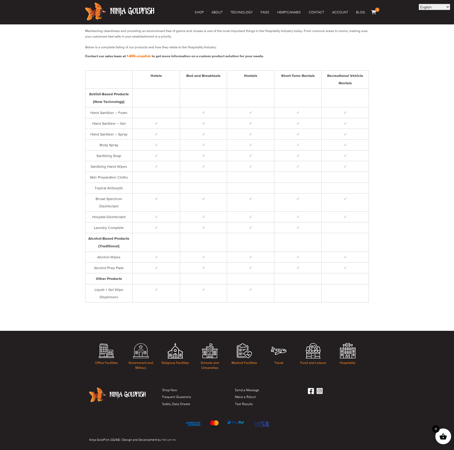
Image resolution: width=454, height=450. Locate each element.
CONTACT (316, 12)
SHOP (199, 12)
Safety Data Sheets (176, 404)
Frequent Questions (176, 397)
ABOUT (217, 12)
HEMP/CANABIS (289, 12)
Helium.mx (169, 440)
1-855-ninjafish (139, 56)
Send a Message (247, 390)
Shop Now (169, 390)
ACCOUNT (340, 12)
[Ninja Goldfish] (120, 12)
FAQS (265, 12)
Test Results (244, 404)
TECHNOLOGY (241, 12)
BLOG (360, 12)
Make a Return (245, 397)
